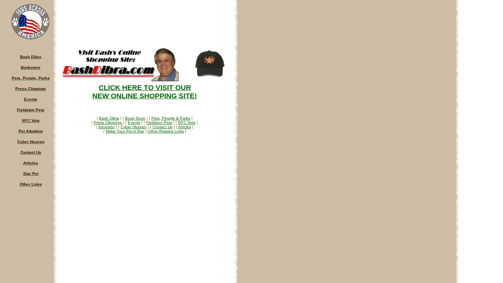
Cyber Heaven (134, 127)
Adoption (106, 127)
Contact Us (162, 127)
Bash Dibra (109, 118)
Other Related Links (166, 131)
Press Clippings (108, 122)
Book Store (135, 118)
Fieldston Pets (159, 122)
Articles (184, 127)
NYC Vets (186, 122)
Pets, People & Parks (170, 118)
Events (134, 122)
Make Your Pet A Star (125, 131)
